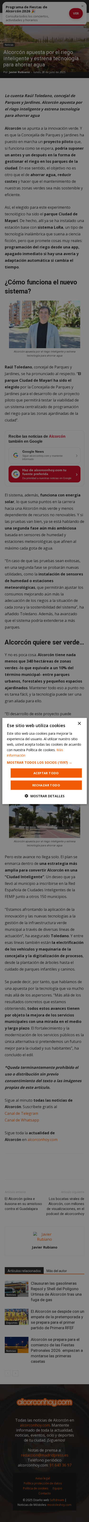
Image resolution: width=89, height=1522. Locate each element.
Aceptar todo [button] (46, 773)
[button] (44, 762)
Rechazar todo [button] (46, 785)
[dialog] (44, 761)
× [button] (79, 723)
